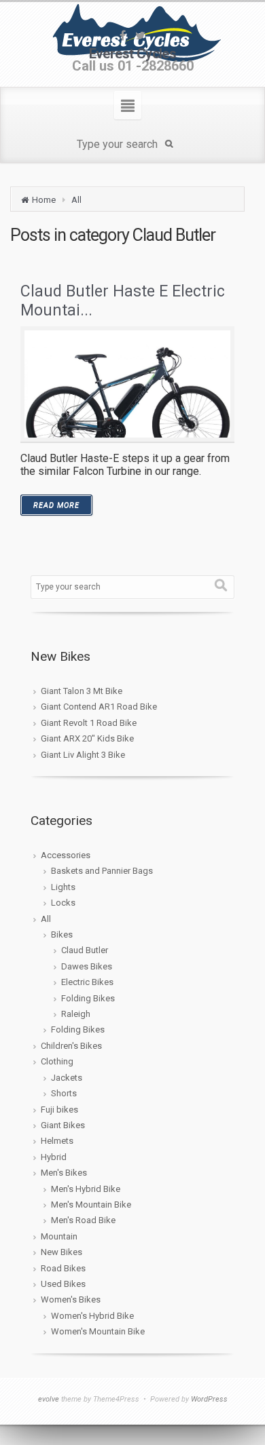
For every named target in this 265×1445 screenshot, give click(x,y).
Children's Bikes (71, 1046)
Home (44, 200)
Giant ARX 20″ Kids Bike (87, 738)
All (76, 200)
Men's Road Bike (83, 1220)
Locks (63, 903)
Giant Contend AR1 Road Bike (99, 706)
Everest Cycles (133, 53)
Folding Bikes (88, 998)
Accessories (65, 855)
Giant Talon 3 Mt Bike (81, 691)
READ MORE (56, 505)
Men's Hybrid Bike (85, 1189)
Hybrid (54, 1157)
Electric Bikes (87, 982)
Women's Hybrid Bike (92, 1316)
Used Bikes (63, 1284)
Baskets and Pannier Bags (102, 871)
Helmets (57, 1141)
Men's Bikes (64, 1173)
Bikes (62, 934)
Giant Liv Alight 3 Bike (83, 755)
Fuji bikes (59, 1109)
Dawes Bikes (86, 966)
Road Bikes (63, 1268)
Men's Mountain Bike (91, 1204)
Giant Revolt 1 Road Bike (89, 723)
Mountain (59, 1236)
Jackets (66, 1078)
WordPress (209, 1399)
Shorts (64, 1093)
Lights (63, 887)
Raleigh (75, 1014)
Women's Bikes (71, 1299)
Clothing (57, 1061)
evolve (48, 1399)
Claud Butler (84, 950)
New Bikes (61, 1252)
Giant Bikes (63, 1125)
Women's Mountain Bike (98, 1331)
